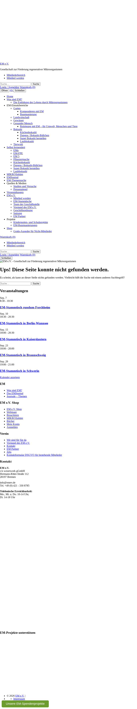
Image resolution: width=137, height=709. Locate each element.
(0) (12, 90)
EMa (16, 150)
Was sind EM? (14, 99)
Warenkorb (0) (27, 87)
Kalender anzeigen (10, 377)
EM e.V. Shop (14, 409)
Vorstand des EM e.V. (24, 207)
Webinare (12, 412)
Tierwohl (18, 144)
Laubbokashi (27, 141)
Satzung (17, 213)
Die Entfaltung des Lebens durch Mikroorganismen (40, 102)
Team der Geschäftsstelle (26, 204)
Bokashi (17, 129)
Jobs (9, 452)
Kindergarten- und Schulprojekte (30, 222)
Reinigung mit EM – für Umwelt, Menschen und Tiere (49, 126)
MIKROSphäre (15, 174)
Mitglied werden (15, 78)
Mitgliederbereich (16, 75)
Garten (17, 108)
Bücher (10, 421)
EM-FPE (18, 153)
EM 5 (16, 156)
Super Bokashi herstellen (33, 138)
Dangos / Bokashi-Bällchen (34, 135)
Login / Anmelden (9, 87)
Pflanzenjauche (21, 159)
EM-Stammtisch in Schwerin (19, 371)
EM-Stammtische (22, 201)
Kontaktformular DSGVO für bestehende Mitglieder (34, 455)
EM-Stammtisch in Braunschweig (23, 355)
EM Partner (19, 216)
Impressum (19, 698)
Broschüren (13, 415)
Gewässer (18, 120)
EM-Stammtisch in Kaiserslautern (23, 339)
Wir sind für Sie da (16, 440)
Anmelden (12, 427)
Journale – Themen (17, 396)
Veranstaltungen (15, 192)
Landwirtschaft (21, 117)
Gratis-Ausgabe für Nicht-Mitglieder (32, 231)
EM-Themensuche (16, 180)
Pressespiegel (20, 189)
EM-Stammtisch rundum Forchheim (25, 307)
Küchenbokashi (28, 132)
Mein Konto (13, 424)
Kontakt (11, 446)
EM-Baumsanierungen (25, 225)
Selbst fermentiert (16, 147)
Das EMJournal (15, 393)
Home (10, 96)
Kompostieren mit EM (32, 111)
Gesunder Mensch (23, 123)
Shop (9, 228)
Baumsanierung (28, 114)
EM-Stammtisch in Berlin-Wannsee (24, 323)
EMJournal (12, 177)
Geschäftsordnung (23, 210)
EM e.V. (4, 63)
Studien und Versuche (24, 186)
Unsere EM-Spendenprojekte (25, 703)
